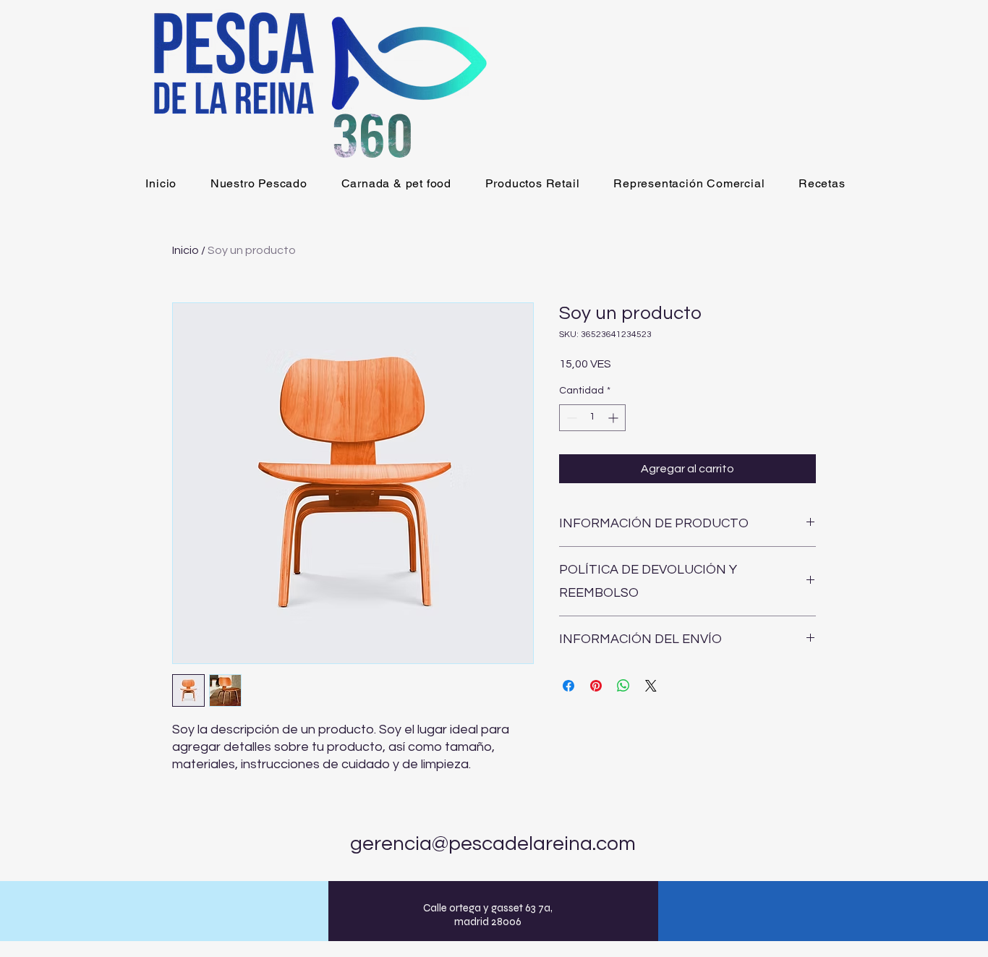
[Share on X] (651, 685)
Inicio (185, 250)
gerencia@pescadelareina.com (493, 843)
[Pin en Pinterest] (596, 685)
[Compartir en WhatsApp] (623, 685)
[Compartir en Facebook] (568, 685)
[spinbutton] (592, 417)
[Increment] (614, 417)
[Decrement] (570, 417)
